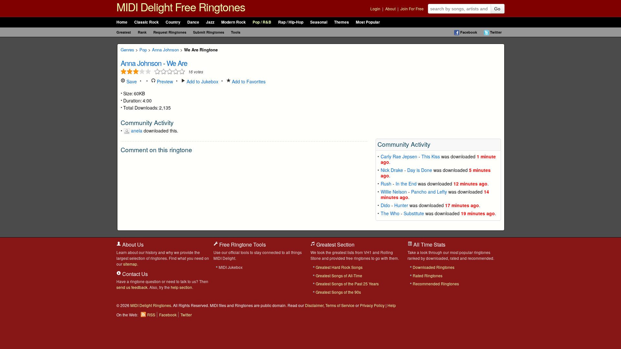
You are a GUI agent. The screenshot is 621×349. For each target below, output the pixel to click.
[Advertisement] (438, 89)
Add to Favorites (248, 81)
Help (391, 305)
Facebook (468, 32)
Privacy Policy (372, 305)
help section (181, 287)
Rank (142, 32)
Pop (143, 50)
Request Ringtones (169, 32)
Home (121, 22)
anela (136, 130)
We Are (177, 63)
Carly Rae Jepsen (399, 156)
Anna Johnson (165, 50)
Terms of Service (339, 305)
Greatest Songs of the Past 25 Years (347, 283)
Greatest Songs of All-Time (339, 275)
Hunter (401, 205)
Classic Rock (146, 22)
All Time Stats (428, 244)
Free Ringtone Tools (242, 244)
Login (375, 8)
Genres (127, 50)
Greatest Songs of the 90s (338, 292)
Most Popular (368, 22)
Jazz (210, 22)
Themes (341, 22)
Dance (193, 22)
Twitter (496, 32)
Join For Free (412, 8)
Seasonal (318, 22)
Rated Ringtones (427, 275)
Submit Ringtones (208, 32)
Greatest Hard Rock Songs (339, 267)
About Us (132, 244)
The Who (390, 213)
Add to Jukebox (201, 81)
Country (173, 22)
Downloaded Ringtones (433, 267)
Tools (235, 32)
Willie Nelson (394, 191)
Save (131, 81)
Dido (385, 205)
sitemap (130, 264)
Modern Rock (233, 22)
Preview (164, 81)
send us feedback (131, 287)
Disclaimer (314, 305)
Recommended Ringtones (436, 283)
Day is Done (419, 170)
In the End (406, 183)
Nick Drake (392, 170)
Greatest (123, 32)
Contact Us (134, 274)
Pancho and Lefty (429, 191)
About (390, 8)
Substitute (414, 213)
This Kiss (430, 156)
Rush (386, 183)
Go (497, 8)
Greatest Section (334, 244)
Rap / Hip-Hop (290, 22)
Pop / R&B (262, 22)
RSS (151, 314)
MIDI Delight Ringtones (150, 305)
